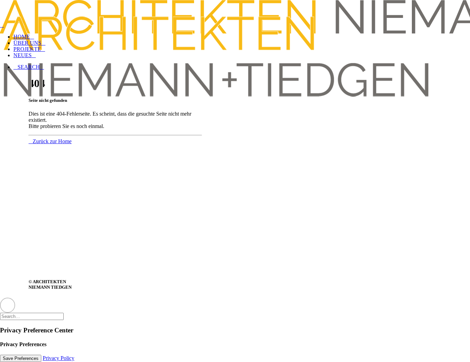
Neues (22, 55)
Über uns (27, 43)
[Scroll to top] (7, 304)
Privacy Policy (58, 358)
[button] (28, 67)
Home (21, 37)
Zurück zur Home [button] (52, 141)
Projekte (27, 49)
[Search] (34, 316)
